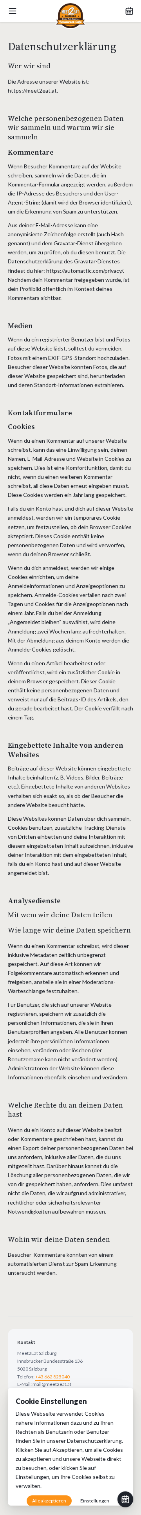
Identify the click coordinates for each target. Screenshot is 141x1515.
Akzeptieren (67, 1449)
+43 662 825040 (52, 1377)
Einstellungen (32, 1476)
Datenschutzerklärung (94, 1440)
